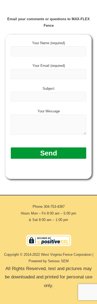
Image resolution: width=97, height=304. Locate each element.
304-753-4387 (54, 207)
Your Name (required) (48, 43)
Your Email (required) (48, 66)
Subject (48, 89)
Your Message (48, 111)
